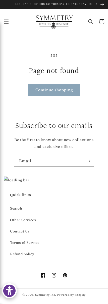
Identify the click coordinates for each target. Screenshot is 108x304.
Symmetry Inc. (45, 294)
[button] (6, 21)
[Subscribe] (88, 161)
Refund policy (22, 254)
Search (16, 208)
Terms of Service (24, 242)
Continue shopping (54, 89)
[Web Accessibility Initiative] (9, 290)
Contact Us (20, 231)
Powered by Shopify (71, 294)
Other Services (23, 220)
